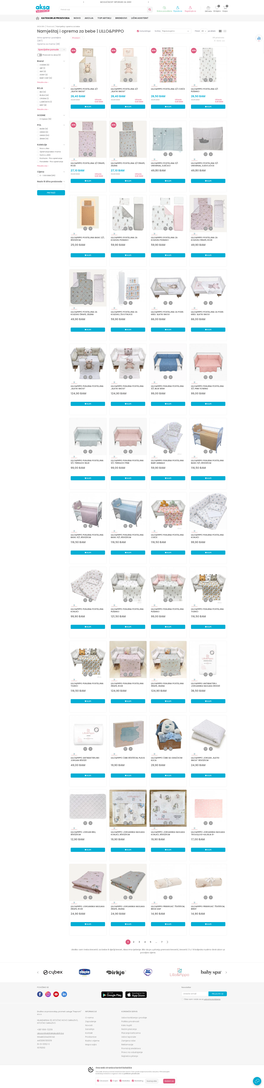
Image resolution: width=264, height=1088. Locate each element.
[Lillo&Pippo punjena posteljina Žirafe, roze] (128, 659)
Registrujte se (190, 11)
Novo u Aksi (44, 148)
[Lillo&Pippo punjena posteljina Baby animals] (168, 436)
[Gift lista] (208, 8)
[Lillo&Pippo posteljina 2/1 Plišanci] (208, 65)
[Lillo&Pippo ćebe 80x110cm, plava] (128, 733)
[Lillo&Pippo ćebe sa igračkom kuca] (168, 733)
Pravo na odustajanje (132, 1052)
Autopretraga (145, 31)
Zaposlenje (90, 1021)
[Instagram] (48, 994)
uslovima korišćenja (212, 999)
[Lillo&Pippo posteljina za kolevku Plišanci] (128, 213)
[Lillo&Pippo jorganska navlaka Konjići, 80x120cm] (128, 808)
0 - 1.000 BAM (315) (47, 175)
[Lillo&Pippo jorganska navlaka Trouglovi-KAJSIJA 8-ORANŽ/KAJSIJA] (208, 808)
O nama (89, 1017)
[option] (143, 2)
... (156, 942)
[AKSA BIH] (43, 8)
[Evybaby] (147, 972)
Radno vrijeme (92, 1040)
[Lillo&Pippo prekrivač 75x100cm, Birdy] (208, 882)
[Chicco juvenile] (84, 972)
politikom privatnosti (132, 1073)
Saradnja (89, 1029)
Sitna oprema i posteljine (49, 39)
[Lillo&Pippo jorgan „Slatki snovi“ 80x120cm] (208, 733)
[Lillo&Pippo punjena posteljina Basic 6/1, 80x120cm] (208, 436)
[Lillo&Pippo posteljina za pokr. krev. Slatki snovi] (168, 288)
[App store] (136, 995)
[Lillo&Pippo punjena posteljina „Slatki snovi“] (87, 362)
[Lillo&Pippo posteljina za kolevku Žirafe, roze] (208, 213)
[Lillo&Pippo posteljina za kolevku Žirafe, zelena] (87, 288)
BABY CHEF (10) (46, 78)
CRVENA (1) (44, 98)
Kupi (88, 106)
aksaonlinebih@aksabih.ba (50, 1033)
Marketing (138, 1081)
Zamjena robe (128, 1040)
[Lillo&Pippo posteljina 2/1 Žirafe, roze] (87, 139)
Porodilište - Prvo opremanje (51, 161)
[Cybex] (52, 972)
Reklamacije (127, 1044)
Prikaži (197, 31)
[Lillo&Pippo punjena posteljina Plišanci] (128, 585)
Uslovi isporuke (128, 1036)
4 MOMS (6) (44, 65)
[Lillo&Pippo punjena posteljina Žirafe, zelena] (168, 659)
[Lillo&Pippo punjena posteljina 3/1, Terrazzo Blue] (87, 436)
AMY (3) (43, 71)
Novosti (89, 1025)
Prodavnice (90, 1036)
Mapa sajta (91, 1044)
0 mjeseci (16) (45, 119)
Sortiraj (157, 31)
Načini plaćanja (129, 1029)
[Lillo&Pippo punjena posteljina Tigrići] (208, 585)
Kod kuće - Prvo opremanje (51, 158)
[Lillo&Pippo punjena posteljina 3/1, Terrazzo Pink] (128, 436)
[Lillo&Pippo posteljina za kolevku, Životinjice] (128, 288)
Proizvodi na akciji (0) (52, 55)
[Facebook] (40, 994)
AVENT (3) (44, 75)
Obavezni (104, 1081)
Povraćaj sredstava (131, 1048)
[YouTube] (56, 994)
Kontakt (89, 1033)
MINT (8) (43, 105)
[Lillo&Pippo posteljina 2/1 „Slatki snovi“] (87, 65)
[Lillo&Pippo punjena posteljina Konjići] (208, 510)
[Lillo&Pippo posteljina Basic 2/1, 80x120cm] (87, 213)
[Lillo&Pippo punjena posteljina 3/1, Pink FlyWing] (208, 362)
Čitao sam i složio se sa (202, 999)
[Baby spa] (211, 972)
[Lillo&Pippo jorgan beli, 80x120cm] (87, 808)
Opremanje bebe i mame (50, 152)
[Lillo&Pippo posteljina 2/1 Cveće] (168, 65)
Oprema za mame (48, 44)
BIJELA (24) (44, 95)
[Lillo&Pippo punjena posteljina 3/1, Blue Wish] (168, 362)
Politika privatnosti (130, 1021)
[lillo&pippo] (179, 972)
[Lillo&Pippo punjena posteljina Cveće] (168, 510)
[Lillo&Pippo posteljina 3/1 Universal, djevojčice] (208, 139)
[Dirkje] (116, 972)
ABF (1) (42, 68)
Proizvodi (50, 26)
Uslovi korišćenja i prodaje (134, 1017)
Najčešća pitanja (129, 1056)
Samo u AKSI (45, 155)
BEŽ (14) (43, 92)
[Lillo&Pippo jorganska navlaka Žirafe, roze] (87, 882)
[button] (106, 10)
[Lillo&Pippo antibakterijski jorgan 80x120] (87, 733)
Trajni (115, 1081)
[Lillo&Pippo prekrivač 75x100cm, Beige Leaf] (168, 882)
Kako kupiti (126, 1025)
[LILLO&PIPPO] (74, 85)
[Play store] (112, 995)
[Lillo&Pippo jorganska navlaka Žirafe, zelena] (128, 882)
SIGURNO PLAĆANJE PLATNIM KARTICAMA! (142, 2)
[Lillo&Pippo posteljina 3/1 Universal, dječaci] (168, 139)
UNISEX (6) (44, 132)
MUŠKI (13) (44, 129)
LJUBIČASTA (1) (46, 102)
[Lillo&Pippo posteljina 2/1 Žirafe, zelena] (128, 139)
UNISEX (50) (44, 135)
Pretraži (51, 192)
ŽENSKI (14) (44, 138)
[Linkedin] (64, 994)
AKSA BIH (40, 26)
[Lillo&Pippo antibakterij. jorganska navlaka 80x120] (208, 659)
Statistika (126, 1081)
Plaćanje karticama (131, 1033)
